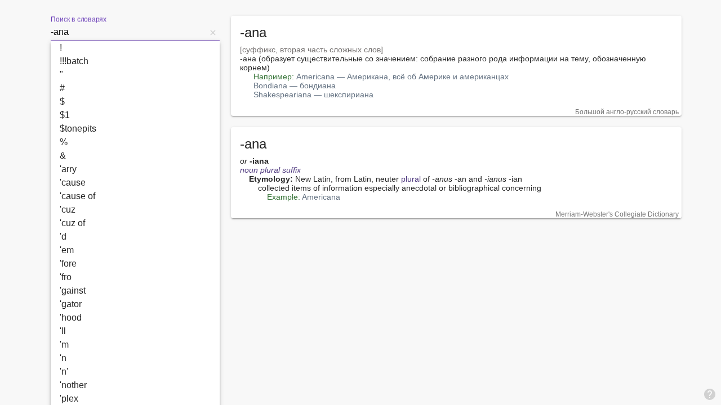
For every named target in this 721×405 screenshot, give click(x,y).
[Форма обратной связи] (709, 393)
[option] (135, 48)
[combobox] (128, 32)
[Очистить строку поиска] (213, 32)
